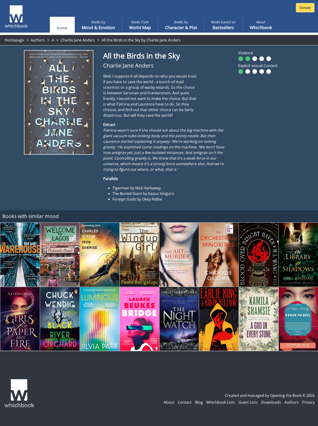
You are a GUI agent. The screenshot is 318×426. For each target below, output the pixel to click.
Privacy (308, 402)
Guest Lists (248, 402)
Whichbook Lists (220, 402)
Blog (199, 402)
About (169, 402)
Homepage (14, 40)
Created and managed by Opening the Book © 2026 (270, 395)
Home (62, 28)
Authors (38, 40)
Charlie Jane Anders (78, 40)
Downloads (271, 402)
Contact (185, 402)
